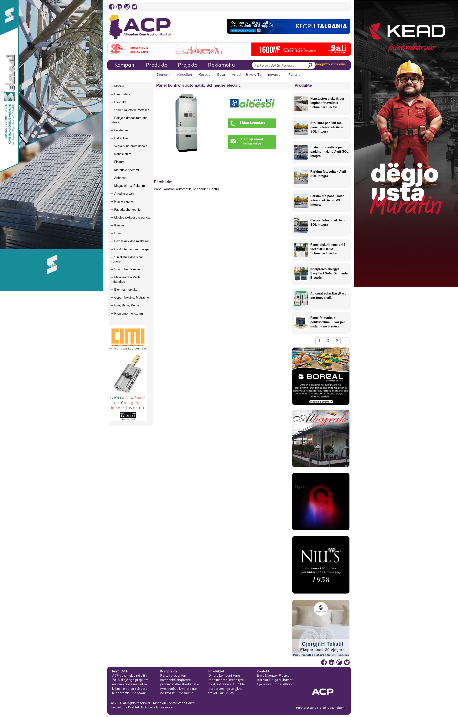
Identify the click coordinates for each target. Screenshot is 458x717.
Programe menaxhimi (129, 313)
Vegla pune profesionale (130, 146)
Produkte (156, 65)
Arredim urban (124, 193)
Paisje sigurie (123, 201)
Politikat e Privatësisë (157, 707)
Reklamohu (221, 65)
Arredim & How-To (246, 74)
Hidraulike (121, 138)
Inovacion (274, 74)
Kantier (119, 225)
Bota (221, 74)
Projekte (188, 65)
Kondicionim (122, 154)
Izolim (118, 233)
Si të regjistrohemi (332, 707)
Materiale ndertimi (126, 170)
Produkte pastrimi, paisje (131, 249)
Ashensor (120, 178)
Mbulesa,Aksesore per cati (132, 217)
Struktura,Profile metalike (131, 110)
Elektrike (120, 102)
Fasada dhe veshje (127, 209)
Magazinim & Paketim (129, 185)
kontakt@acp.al (278, 675)
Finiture (119, 162)
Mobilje (119, 86)
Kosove (204, 74)
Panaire (294, 74)
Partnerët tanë (306, 707)
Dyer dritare (122, 94)
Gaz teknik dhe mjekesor (131, 241)
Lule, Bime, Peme (126, 305)
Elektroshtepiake (125, 289)
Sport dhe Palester (127, 269)
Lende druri (122, 130)
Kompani (124, 65)
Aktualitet (184, 74)
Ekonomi (163, 74)
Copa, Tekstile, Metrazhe (131, 297)
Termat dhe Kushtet (125, 707)
